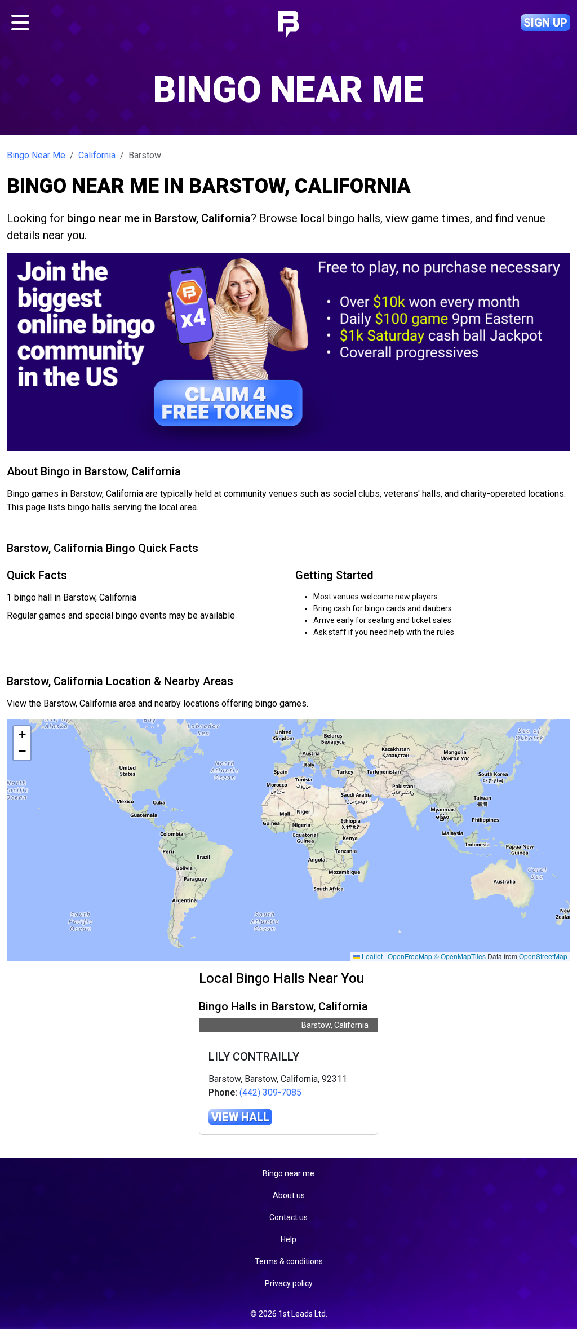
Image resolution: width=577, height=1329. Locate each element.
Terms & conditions (289, 1261)
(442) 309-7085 (270, 1092)
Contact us (288, 1217)
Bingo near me (288, 1173)
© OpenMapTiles (460, 956)
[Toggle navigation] (20, 23)
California (97, 155)
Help (288, 1239)
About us (289, 1195)
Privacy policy (289, 1283)
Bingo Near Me (36, 155)
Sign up (545, 22)
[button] (22, 734)
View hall (240, 1117)
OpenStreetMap (543, 956)
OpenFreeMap (410, 956)
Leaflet (371, 956)
